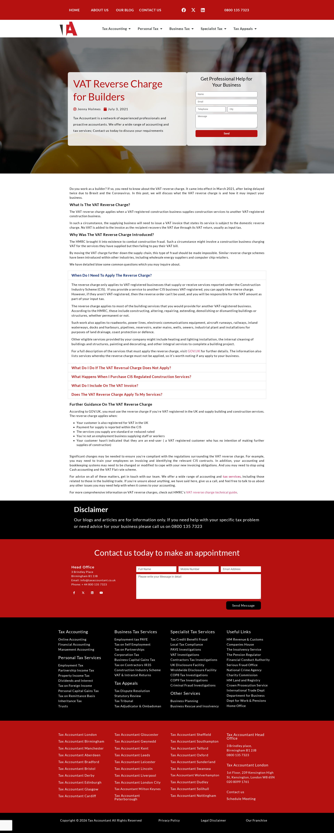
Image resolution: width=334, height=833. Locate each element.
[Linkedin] (202, 10)
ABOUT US (100, 10)
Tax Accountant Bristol (77, 769)
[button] (167, 275)
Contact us (235, 792)
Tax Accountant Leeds (132, 755)
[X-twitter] (193, 10)
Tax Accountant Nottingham (193, 796)
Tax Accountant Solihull (189, 789)
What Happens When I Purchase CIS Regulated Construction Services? (131, 377)
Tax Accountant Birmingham (81, 741)
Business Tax (179, 29)
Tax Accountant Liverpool (135, 775)
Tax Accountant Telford (189, 748)
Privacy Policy (169, 820)
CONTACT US (150, 10)
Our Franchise (256, 820)
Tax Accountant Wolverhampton (194, 775)
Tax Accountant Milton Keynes (137, 789)
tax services (232, 476)
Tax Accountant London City (137, 782)
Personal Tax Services (79, 657)
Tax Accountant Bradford (78, 762)
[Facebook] (183, 10)
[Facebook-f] (74, 592)
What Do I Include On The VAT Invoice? (104, 385)
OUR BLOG (125, 10)
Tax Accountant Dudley (189, 782)
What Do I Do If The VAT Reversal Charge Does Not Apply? (121, 368)
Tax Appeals (243, 29)
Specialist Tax (212, 29)
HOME (74, 10)
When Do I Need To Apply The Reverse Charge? (111, 275)
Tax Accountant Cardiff (77, 796)
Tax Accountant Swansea (190, 769)
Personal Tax (148, 29)
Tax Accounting (114, 29)
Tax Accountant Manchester (81, 748)
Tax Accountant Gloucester (136, 735)
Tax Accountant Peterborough (127, 797)
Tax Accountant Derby (76, 775)
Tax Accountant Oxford (189, 755)
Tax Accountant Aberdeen (79, 755)
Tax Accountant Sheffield (190, 735)
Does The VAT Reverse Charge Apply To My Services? (116, 394)
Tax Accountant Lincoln (133, 769)
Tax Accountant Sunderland (193, 762)
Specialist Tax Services (192, 631)
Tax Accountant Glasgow (78, 789)
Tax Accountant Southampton (194, 741)
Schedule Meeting (241, 799)
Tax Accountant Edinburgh (80, 782)
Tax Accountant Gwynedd (135, 741)
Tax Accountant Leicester (135, 762)
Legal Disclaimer (213, 820)
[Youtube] (101, 592)
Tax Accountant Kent (131, 748)
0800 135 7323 (236, 10)
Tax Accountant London (77, 735)
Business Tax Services (135, 631)
